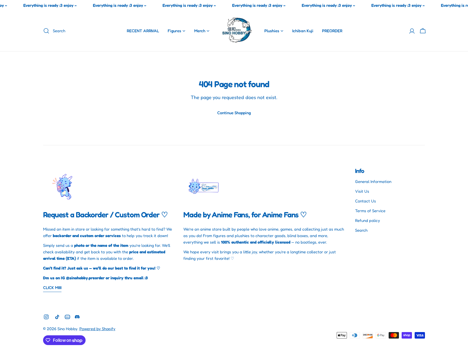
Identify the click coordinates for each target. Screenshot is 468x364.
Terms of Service (370, 210)
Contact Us (365, 201)
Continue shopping (234, 112)
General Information (373, 181)
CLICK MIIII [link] (52, 287)
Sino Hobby (67, 328)
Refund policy (367, 220)
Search (361, 230)
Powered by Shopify (97, 328)
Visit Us (362, 191)
